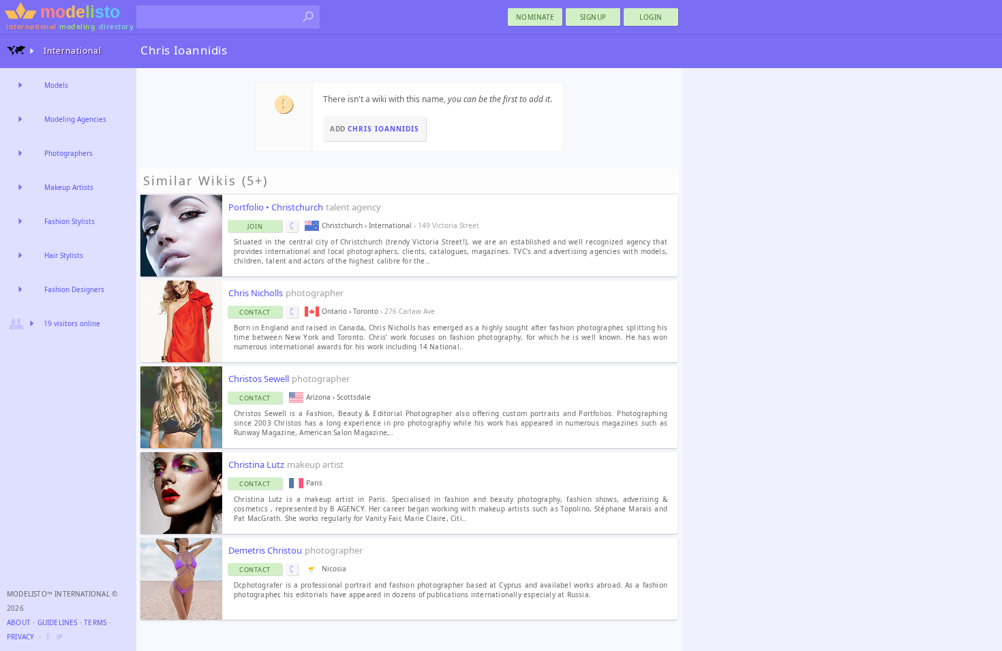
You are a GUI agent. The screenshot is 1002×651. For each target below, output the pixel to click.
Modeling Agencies (75, 119)
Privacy (20, 636)
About (19, 622)
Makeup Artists (68, 187)
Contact (255, 312)
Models (56, 85)
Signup (593, 17)
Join (255, 226)
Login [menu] (651, 17)
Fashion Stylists (69, 221)
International (73, 51)
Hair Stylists (63, 255)
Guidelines (57, 622)
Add (374, 128)
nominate (535, 17)
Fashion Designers (74, 289)
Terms (95, 622)
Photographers (68, 153)
